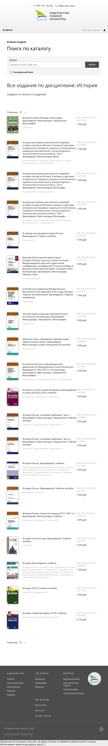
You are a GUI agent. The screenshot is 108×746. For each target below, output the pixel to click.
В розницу (39, 686)
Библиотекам (41, 682)
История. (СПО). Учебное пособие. (39, 588)
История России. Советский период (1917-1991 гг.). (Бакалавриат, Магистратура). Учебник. (48, 515)
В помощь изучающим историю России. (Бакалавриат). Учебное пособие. (43, 234)
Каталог (40, 710)
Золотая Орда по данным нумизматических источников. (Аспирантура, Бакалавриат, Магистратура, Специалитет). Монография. (45, 316)
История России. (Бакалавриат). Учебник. (43, 463)
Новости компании (15, 682)
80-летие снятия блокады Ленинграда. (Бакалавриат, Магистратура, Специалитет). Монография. (44, 120)
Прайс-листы (43, 716)
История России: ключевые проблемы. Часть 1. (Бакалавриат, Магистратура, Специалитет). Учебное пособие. (49, 417)
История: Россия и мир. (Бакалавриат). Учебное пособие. (46, 540)
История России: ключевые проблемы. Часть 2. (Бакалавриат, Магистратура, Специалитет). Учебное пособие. (49, 441)
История (10, 678)
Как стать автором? (71, 678)
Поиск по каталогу (93, 30)
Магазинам (40, 678)
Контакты (11, 694)
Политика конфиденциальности (18, 733)
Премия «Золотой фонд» (73, 693)
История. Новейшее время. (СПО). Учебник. (44, 613)
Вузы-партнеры (13, 686)
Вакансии (11, 690)
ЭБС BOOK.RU (42, 700)
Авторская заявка (70, 689)
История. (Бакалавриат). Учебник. (39, 563)
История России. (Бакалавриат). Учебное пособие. (48, 488)
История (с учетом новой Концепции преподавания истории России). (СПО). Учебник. (49, 391)
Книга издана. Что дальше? (71, 683)
